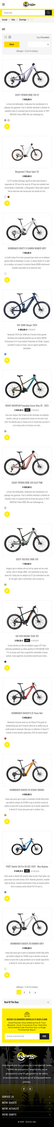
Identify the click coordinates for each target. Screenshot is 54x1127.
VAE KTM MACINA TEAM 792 (27, 636)
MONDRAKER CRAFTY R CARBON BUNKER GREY (27, 248)
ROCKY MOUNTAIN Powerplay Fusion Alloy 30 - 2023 (27, 405)
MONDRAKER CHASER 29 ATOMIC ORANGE (27, 790)
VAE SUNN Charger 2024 (27, 325)
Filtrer (11, 44)
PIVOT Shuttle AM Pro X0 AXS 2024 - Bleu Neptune (27, 866)
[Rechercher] (48, 12)
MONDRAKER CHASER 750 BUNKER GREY (27, 943)
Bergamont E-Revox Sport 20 (27, 171)
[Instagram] (30, 1088)
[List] (9, 37)
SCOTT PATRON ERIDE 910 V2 (27, 95)
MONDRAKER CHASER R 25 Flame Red (27, 713)
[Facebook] (23, 1088)
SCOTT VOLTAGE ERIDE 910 (27, 559)
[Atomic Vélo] (27, 1056)
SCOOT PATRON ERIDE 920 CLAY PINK (27, 482)
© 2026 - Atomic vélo (27, 1122)
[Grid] (5, 37)
